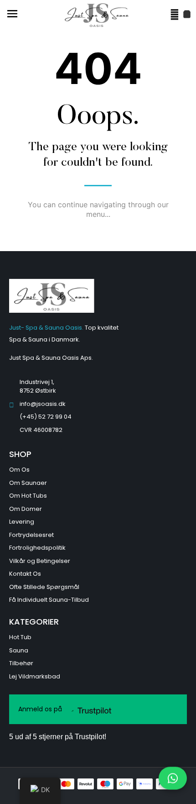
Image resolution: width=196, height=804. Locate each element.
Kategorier (34, 621)
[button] (12, 14)
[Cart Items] (186, 14)
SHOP (20, 454)
